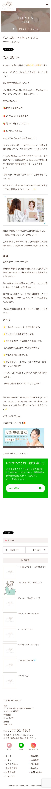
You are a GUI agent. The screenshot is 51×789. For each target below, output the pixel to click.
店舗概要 (35, 760)
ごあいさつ (11, 776)
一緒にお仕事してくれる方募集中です (32, 567)
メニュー (10, 760)
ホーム (9, 756)
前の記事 (14, 550)
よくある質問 (12, 768)
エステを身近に (24, 676)
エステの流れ (12, 764)
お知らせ (16, 42)
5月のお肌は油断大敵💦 (27, 660)
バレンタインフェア (25, 629)
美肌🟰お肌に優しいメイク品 (28, 613)
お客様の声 (11, 772)
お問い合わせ (37, 772)
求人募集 (35, 764)
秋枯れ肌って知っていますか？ (29, 645)
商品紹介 (35, 756)
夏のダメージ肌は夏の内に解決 (29, 598)
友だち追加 (14, 488)
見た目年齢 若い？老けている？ (30, 582)
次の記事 (37, 550)
